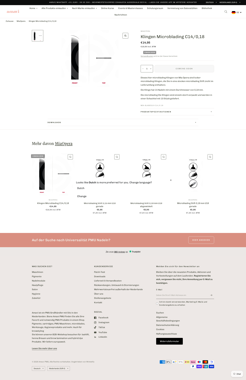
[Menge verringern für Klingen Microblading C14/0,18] (143, 68)
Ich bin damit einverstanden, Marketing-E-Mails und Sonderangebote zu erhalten (183, 303)
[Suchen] (226, 11)
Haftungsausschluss (166, 333)
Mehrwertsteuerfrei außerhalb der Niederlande (118, 289)
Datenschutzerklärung (167, 325)
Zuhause (9, 21)
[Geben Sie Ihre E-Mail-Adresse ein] (211, 295)
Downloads (54, 122)
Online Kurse (107, 8)
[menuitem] (33, 8)
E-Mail (159, 290)
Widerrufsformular (169, 341)
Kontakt (98, 302)
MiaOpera (21, 21)
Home (32, 8)
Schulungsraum (155, 8)
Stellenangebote (102, 298)
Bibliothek (207, 8)
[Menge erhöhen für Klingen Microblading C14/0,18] (151, 68)
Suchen (160, 312)
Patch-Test (99, 272)
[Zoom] (125, 36)
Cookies (160, 329)
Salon (35, 289)
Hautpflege (37, 285)
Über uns (98, 294)
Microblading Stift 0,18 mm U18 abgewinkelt (146, 205)
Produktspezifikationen (156, 112)
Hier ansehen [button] (201, 240)
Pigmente (37, 276)
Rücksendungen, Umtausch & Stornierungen (116, 285)
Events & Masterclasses (130, 8)
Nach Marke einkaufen (83, 8)
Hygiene (36, 294)
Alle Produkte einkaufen (54, 8)
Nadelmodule (38, 280)
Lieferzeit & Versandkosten (108, 280)
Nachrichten (120, 15)
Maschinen (37, 272)
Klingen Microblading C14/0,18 (53, 203)
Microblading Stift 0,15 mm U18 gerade (100, 205)
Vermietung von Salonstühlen (182, 8)
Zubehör (36, 298)
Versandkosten (147, 56)
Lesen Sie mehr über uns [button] (44, 348)
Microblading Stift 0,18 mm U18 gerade (193, 205)
